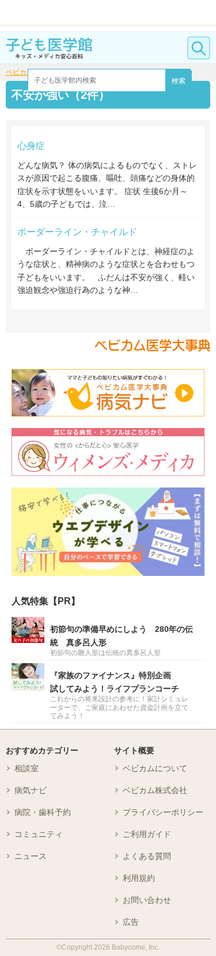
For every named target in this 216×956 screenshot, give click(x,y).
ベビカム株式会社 (155, 790)
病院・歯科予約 (42, 812)
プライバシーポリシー (163, 812)
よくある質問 (147, 856)
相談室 (26, 768)
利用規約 (139, 878)
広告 (131, 922)
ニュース (30, 856)
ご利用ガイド (147, 834)
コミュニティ (38, 834)
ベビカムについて (155, 768)
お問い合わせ (147, 900)
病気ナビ (30, 790)
